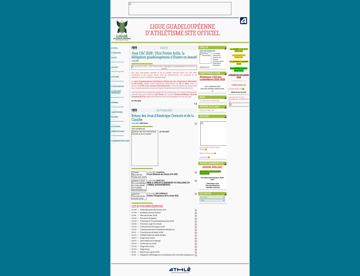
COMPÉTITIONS (116, 112)
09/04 (134, 238)
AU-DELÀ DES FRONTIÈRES (116, 92)
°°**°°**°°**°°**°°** (117, 62)
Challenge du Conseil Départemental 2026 (157, 221)
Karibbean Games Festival (150, 213)
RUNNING (114, 103)
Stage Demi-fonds (147, 246)
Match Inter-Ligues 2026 (149, 252)
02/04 (134, 246)
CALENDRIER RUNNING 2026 (238, 63)
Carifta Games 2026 (148, 244)
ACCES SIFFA (116, 127)
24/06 (134, 210)
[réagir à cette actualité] (196, 124)
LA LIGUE (114, 67)
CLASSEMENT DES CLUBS (120, 141)
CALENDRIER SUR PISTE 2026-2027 (239, 50)
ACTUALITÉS (116, 53)
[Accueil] (122, 40)
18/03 (133, 252)
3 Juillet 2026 (151, 172)
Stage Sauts (145, 249)
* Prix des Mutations (212, 185)
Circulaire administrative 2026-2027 (212, 179)
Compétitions (160, 172)
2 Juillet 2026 (151, 181)
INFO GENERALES (138, 129)
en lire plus (136, 101)
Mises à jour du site (238, 92)
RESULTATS (160, 181)
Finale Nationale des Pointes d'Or (153, 210)
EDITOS (113, 58)
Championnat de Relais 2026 (151, 232)
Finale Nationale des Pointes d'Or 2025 (162, 174)
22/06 (134, 213)
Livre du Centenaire (207, 51)
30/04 (134, 235)
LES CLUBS (115, 77)
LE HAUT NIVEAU (117, 86)
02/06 (134, 227)
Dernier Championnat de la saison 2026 (163, 196)
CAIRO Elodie (144, 123)
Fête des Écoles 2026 (148, 215)
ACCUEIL (114, 48)
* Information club (212, 184)
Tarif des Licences (213, 187)
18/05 (133, 232)
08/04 (134, 241)
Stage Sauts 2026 (147, 238)
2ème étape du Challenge (150, 241)
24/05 (134, 229)
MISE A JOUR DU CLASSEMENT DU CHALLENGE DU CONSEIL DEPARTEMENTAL (168, 184)
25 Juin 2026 (151, 194)
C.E (195, 104)
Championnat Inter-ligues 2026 (152, 227)
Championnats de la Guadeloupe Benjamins (157, 229)
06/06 (134, 221)
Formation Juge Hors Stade (150, 224)
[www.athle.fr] (243, 24)
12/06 (133, 215)
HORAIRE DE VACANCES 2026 (239, 76)
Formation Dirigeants (148, 218)
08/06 (134, 218)
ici (212, 91)
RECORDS (114, 117)
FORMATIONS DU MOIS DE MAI (153, 235)
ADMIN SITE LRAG (117, 131)
